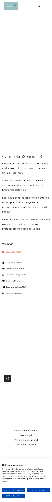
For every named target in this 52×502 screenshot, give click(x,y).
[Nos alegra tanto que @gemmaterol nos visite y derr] (13, 342)
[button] (48, 6)
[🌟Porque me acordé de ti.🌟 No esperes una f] (39, 342)
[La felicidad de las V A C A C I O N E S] (13, 312)
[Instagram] (7, 378)
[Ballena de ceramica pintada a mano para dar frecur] (13, 327)
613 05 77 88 (10, 404)
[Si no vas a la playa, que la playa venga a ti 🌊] (39, 327)
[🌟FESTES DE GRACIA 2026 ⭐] (39, 312)
